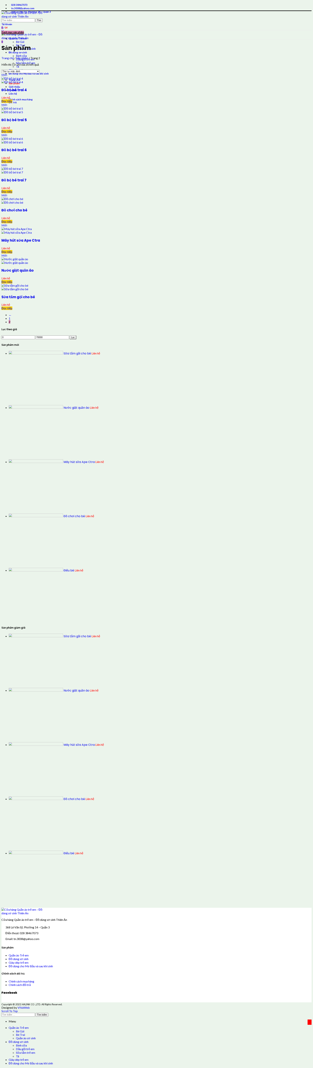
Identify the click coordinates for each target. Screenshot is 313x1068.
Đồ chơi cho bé (14, 210)
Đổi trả (12, 102)
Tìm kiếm (42, 1014)
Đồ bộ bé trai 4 (14, 90)
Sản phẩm (22, 58)
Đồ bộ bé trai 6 (14, 150)
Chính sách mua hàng (21, 99)
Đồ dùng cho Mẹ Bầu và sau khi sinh (31, 966)
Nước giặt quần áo (17, 270)
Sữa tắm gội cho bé (18, 297)
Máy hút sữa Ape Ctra (20, 240)
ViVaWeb (24, 1007)
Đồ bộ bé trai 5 (14, 120)
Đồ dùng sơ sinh (18, 959)
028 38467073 (19, 4)
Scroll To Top (9, 1011)
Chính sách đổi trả (20, 984)
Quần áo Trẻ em (19, 955)
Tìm (39, 20)
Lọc (73, 337)
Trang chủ (7, 58)
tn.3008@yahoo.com (22, 8)
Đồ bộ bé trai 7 (13, 180)
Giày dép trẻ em (18, 962)
